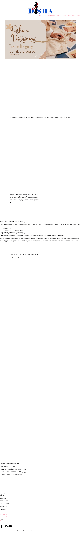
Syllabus (44, 15)
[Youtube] (10, 526)
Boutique (64, 15)
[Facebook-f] (1, 526)
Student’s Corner (71, 15)
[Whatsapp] (7, 526)
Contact (58, 15)
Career (78, 15)
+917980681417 (3, 485)
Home (39, 15)
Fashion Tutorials (51, 15)
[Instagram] (4, 526)
